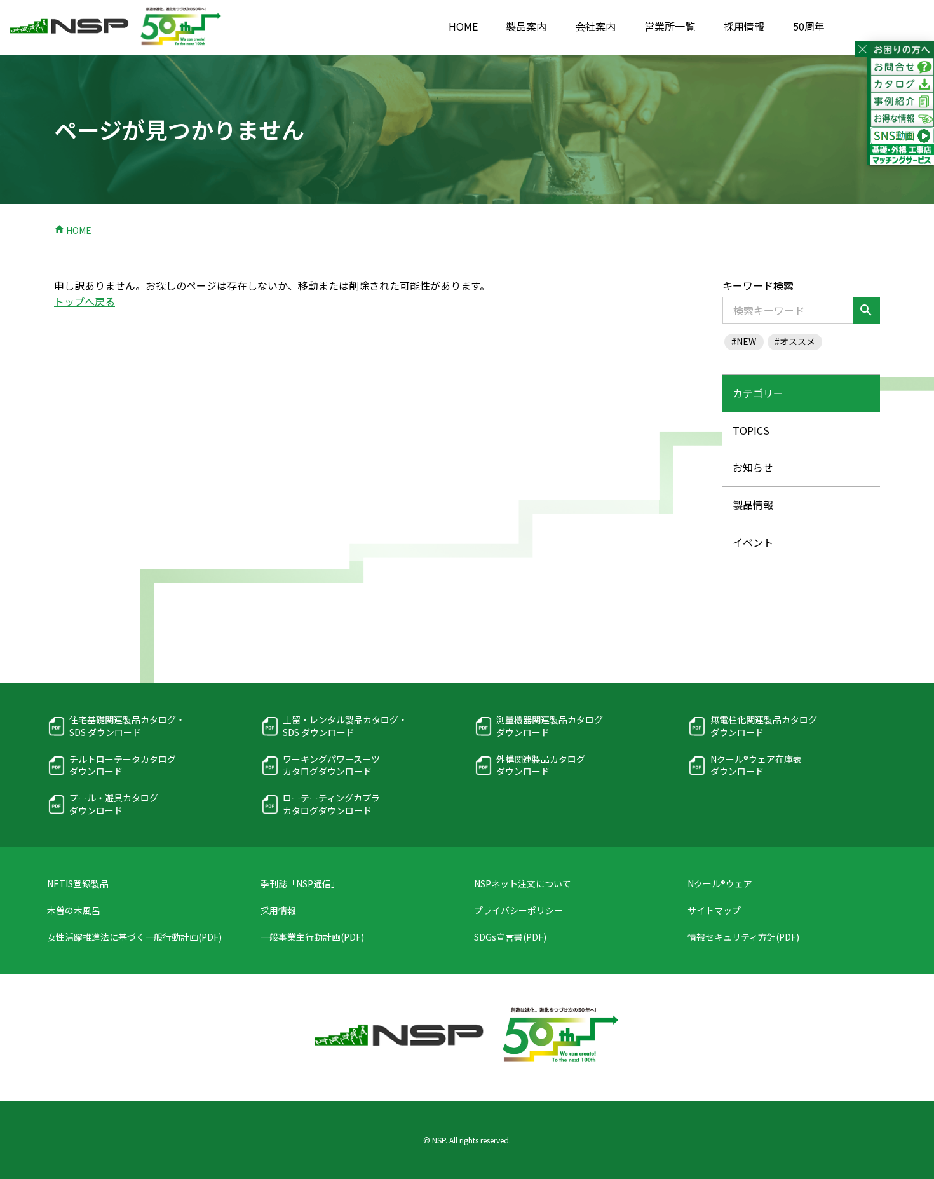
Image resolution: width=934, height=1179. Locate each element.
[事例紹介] (902, 101)
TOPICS (751, 430)
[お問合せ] (902, 67)
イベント (753, 542)
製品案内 (526, 26)
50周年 (809, 26)
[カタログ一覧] (902, 84)
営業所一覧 (669, 26)
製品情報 (753, 504)
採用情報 (744, 26)
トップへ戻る (84, 301)
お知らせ (753, 467)
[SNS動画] (902, 135)
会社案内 (595, 26)
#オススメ (795, 341)
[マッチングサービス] (902, 157)
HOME (463, 26)
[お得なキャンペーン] (902, 118)
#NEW (743, 341)
